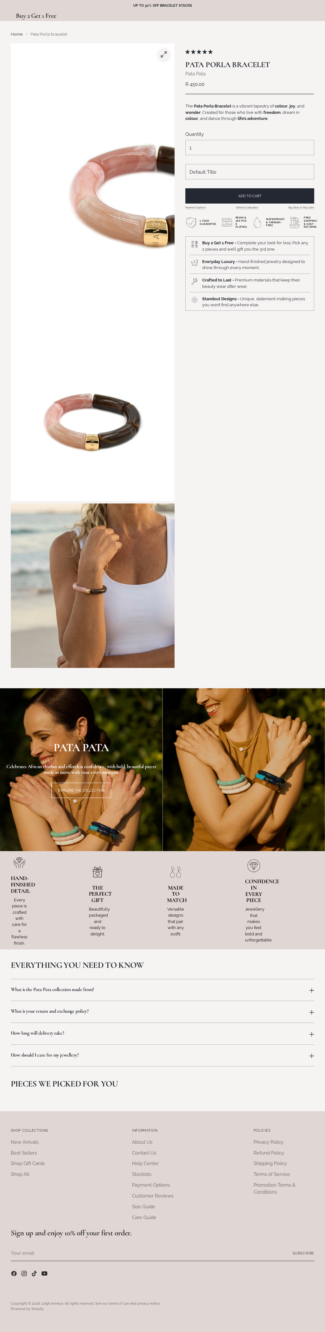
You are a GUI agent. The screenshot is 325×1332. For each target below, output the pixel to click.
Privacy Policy (268, 1142)
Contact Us (144, 1152)
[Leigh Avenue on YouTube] (45, 1274)
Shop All (20, 1174)
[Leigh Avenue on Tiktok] (35, 1274)
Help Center (145, 1163)
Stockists (141, 1174)
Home (17, 34)
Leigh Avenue (52, 1303)
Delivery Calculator (247, 207)
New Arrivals (24, 1142)
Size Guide (143, 1206)
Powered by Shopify (27, 1309)
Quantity (194, 134)
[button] (199, 51)
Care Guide (144, 1217)
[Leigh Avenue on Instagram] (25, 1274)
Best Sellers (24, 1152)
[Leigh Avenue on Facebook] (14, 1274)
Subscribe (304, 1253)
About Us (142, 1142)
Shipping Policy (270, 1163)
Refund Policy (269, 1152)
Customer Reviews (152, 1195)
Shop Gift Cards (28, 1163)
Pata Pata (195, 73)
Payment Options (195, 207)
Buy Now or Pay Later (301, 207)
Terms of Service (272, 1174)
